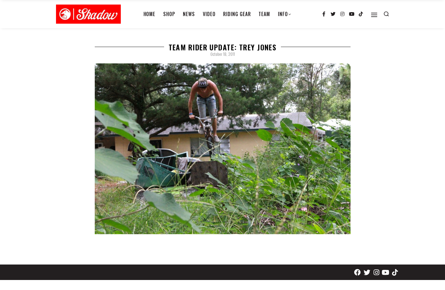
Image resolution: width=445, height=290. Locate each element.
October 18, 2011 (222, 54)
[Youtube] (352, 14)
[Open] (374, 14)
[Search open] (386, 14)
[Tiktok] (361, 14)
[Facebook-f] (324, 14)
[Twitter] (333, 14)
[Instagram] (342, 14)
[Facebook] (357, 272)
